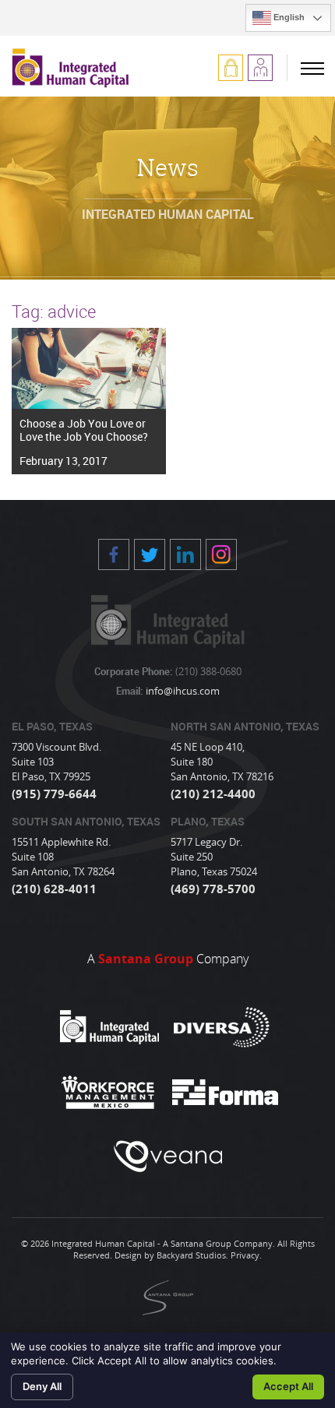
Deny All (42, 1386)
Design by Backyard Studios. (171, 1255)
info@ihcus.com (181, 691)
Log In (230, 68)
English (288, 17)
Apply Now (260, 68)
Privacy (245, 1255)
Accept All (288, 1386)
